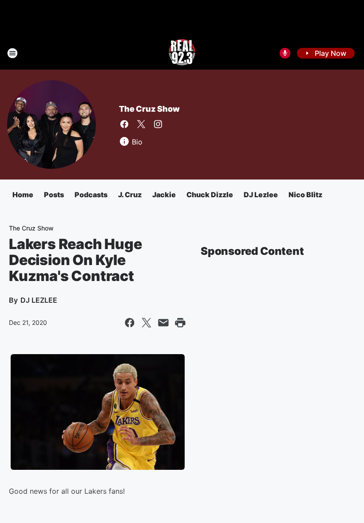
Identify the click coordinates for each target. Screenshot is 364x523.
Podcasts (91, 194)
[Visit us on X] (141, 124)
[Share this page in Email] (163, 322)
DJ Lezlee (261, 194)
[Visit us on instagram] (158, 124)
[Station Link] (182, 53)
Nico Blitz (305, 194)
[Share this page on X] (146, 322)
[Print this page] (180, 322)
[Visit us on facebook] (124, 124)
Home (22, 194)
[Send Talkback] (285, 53)
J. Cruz (130, 194)
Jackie (164, 194)
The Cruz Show (149, 108)
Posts (54, 194)
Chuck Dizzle (209, 194)
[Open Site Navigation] (12, 53)
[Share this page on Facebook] (129, 322)
